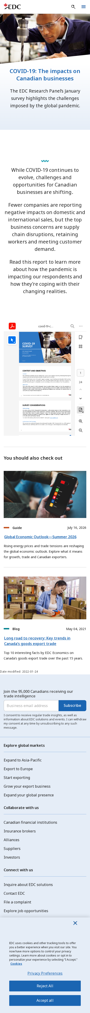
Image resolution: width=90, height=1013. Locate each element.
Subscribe (72, 705)
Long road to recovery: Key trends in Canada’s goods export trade (37, 641)
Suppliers (12, 848)
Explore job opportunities (26, 910)
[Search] (73, 7)
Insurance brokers (20, 831)
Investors (12, 857)
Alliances (11, 839)
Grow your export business (27, 786)
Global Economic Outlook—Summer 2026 (40, 536)
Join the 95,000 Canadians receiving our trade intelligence (38, 693)
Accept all (45, 1000)
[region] (45, 965)
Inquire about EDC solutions (28, 884)
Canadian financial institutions (30, 822)
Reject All (45, 985)
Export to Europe (18, 768)
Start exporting (17, 777)
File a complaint (17, 902)
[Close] (75, 923)
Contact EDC (14, 893)
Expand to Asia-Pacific (23, 760)
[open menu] (83, 7)
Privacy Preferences (45, 973)
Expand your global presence (29, 795)
